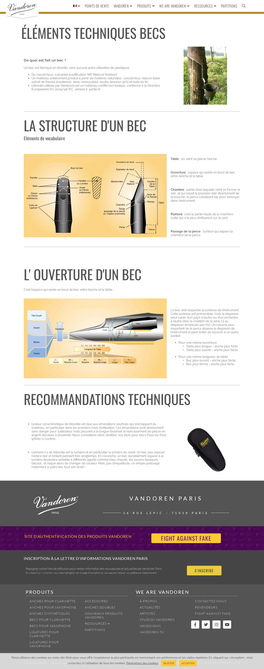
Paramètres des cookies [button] (142, 663)
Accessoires (96, 601)
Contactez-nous (211, 601)
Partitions (229, 6)
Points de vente (97, 6)
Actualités (150, 607)
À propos (148, 601)
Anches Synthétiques (50, 613)
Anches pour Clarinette (53, 601)
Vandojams (150, 626)
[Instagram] (216, 624)
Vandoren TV (152, 632)
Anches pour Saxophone (53, 607)
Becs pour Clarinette (50, 620)
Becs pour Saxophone (50, 626)
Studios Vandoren (157, 620)
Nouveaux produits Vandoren (104, 615)
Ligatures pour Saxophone (44, 644)
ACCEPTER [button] (187, 663)
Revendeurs (206, 607)
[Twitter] (206, 624)
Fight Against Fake (213, 613)
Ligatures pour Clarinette (44, 634)
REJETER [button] (169, 663)
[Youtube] (227, 624)
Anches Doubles (100, 607)
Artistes (147, 613)
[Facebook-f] (195, 624)
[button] (243, 6)
